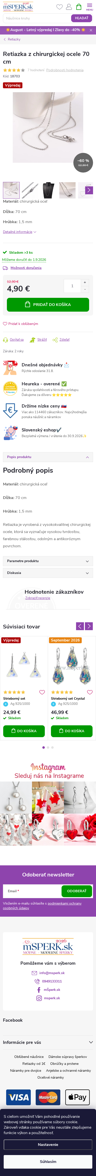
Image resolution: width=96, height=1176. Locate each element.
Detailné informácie (17, 232)
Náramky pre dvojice (25, 1070)
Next (89, 626)
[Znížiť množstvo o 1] (85, 289)
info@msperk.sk (52, 973)
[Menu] (89, 6)
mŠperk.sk (52, 989)
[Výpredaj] (24, 665)
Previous (80, 626)
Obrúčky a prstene (64, 1063)
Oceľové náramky (50, 1077)
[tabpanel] (24, 688)
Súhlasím (48, 1161)
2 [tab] (48, 747)
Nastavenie (48, 1144)
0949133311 (52, 981)
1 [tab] (43, 747)
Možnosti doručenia (26, 268)
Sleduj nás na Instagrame (49, 776)
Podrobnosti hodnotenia (64, 70)
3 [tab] (52, 747)
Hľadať (81, 18)
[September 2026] (72, 665)
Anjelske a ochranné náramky (68, 1070)
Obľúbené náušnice (29, 1056)
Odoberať (77, 891)
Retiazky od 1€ (33, 1063)
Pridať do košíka (52, 304)
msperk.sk (52, 998)
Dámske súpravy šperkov (67, 1056)
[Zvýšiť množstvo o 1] (85, 282)
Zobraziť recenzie (37, 598)
